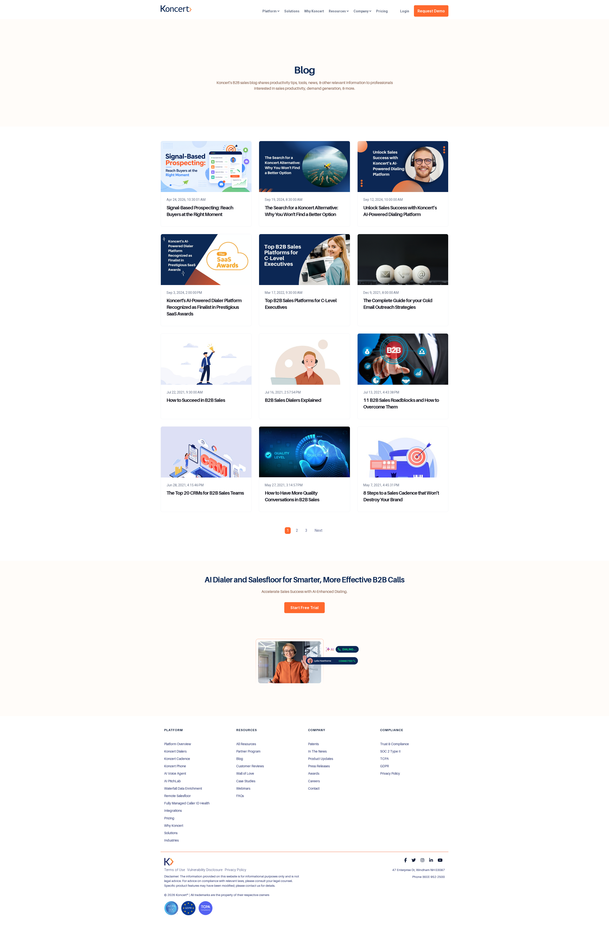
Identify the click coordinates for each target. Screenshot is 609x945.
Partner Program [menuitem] (248, 751)
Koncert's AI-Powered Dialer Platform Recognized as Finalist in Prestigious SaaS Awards (204, 307)
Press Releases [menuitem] (319, 766)
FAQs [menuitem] (240, 796)
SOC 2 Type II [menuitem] (390, 751)
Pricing (382, 11)
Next (318, 530)
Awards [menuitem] (313, 773)
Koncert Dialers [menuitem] (175, 751)
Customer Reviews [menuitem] (250, 766)
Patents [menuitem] (313, 744)
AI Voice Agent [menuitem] (175, 773)
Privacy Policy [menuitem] (390, 773)
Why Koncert (314, 11)
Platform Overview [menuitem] (177, 744)
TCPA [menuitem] (384, 759)
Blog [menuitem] (239, 759)
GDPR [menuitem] (384, 766)
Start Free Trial (304, 607)
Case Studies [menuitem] (245, 781)
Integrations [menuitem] (173, 810)
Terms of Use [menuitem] (174, 870)
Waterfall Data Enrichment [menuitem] (183, 788)
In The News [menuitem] (317, 751)
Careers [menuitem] (314, 781)
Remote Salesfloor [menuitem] (177, 796)
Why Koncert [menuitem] (173, 825)
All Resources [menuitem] (246, 744)
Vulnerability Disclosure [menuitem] (204, 870)
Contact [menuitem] (313, 788)
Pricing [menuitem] (169, 818)
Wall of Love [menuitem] (245, 773)
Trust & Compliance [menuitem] (394, 744)
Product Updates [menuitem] (320, 759)
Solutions (292, 11)
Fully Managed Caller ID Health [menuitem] (187, 803)
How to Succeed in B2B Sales (196, 400)
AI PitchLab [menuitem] (172, 781)
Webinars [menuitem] (243, 788)
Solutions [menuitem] (170, 833)
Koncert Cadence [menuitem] (177, 759)
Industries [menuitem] (171, 840)
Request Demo (431, 11)
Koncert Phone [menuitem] (175, 766)
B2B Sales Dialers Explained (293, 400)
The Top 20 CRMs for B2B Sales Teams (205, 493)
